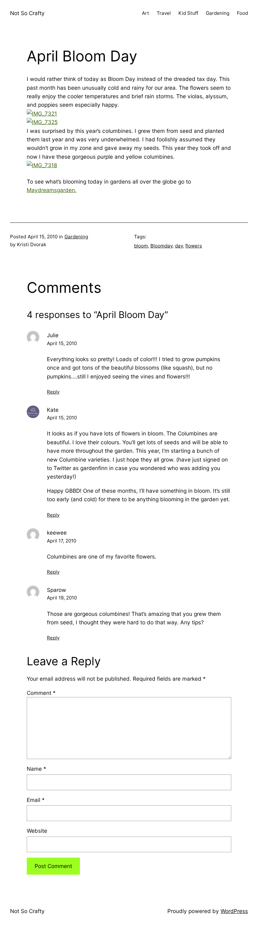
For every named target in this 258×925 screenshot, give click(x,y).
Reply (53, 392)
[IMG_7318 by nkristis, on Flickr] (42, 165)
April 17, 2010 (61, 541)
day (179, 246)
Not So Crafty (27, 13)
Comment (41, 692)
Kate (53, 409)
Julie (53, 335)
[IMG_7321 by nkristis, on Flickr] (42, 113)
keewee (57, 532)
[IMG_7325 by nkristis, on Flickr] (42, 122)
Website (37, 830)
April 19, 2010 (62, 598)
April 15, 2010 (62, 343)
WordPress (234, 911)
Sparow (56, 590)
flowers (193, 246)
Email (36, 800)
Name (36, 768)
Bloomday (161, 246)
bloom (141, 246)
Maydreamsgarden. (51, 190)
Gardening (76, 237)
